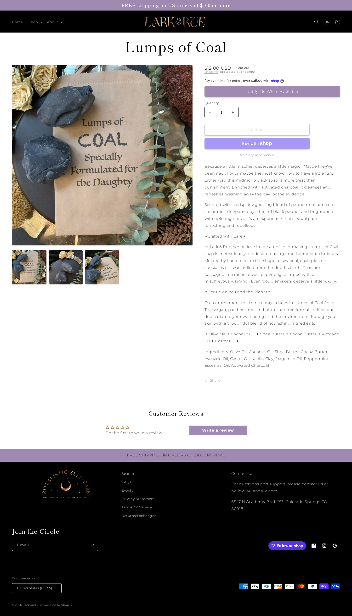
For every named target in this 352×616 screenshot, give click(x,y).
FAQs (126, 482)
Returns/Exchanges (139, 516)
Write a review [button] (218, 430)
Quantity (211, 103)
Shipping (211, 71)
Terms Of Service (137, 507)
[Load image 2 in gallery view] (66, 267)
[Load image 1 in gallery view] (29, 267)
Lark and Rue (33, 605)
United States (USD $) (34, 588)
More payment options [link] (257, 155)
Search (128, 474)
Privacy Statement (138, 499)
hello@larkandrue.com (254, 491)
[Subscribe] (92, 545)
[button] (35, 22)
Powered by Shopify (58, 605)
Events (128, 490)
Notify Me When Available (272, 91)
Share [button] (215, 380)
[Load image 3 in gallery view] (102, 267)
